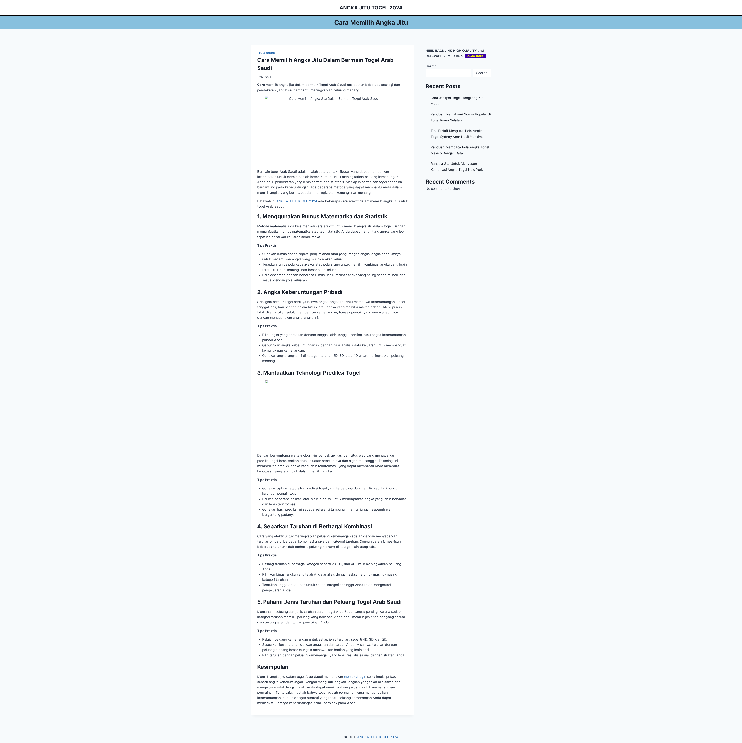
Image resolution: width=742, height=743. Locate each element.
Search (431, 66)
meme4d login (355, 677)
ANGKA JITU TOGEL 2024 (377, 737)
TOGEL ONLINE (266, 52)
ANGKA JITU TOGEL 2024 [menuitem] (296, 201)
